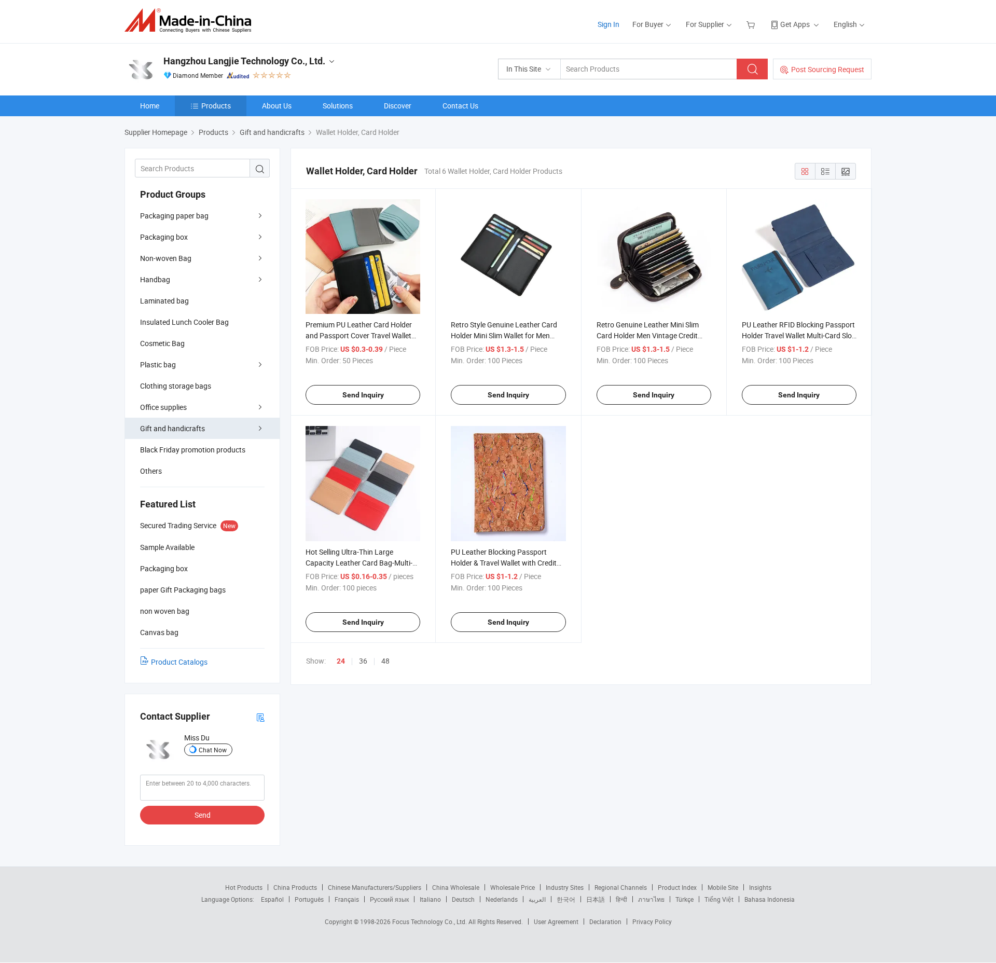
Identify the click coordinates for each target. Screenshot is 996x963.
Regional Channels (620, 887)
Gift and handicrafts (172, 428)
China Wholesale (455, 887)
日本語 (595, 899)
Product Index (677, 887)
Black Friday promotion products (192, 450)
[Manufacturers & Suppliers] (191, 20)
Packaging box (164, 237)
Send (203, 815)
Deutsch (463, 899)
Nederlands (502, 899)
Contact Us (460, 106)
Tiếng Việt (719, 899)
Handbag (155, 279)
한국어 (566, 899)
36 (363, 661)
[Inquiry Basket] (751, 24)
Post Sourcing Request (827, 69)
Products (216, 106)
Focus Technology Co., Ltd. (430, 921)
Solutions (338, 106)
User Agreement (556, 921)
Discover (397, 106)
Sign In (608, 24)
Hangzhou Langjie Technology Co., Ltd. (244, 61)
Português (309, 899)
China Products (295, 887)
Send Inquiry (363, 395)
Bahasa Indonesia (769, 899)
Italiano (430, 899)
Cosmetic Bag (162, 343)
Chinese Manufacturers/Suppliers (374, 887)
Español (272, 899)
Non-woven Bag (165, 258)
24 (341, 661)
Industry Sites (565, 887)
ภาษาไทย (651, 899)
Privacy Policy (652, 921)
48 (385, 661)
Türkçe (684, 899)
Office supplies (163, 407)
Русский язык (389, 899)
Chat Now (213, 750)
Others (151, 471)
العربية (537, 899)
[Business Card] (260, 717)
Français (347, 899)
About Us (277, 106)
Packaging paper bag (174, 216)
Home (149, 106)
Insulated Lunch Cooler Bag (184, 322)
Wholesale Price (512, 887)
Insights (760, 887)
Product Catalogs (179, 662)
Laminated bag (164, 301)
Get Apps (795, 24)
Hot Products (243, 887)
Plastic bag (158, 364)
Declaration (605, 921)
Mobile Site (723, 887)
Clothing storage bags (175, 386)
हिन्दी (621, 899)
